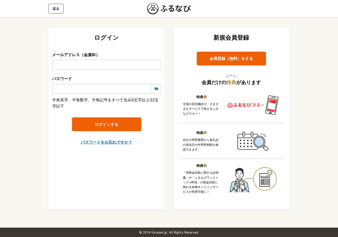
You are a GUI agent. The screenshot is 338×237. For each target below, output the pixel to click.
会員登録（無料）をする (231, 58)
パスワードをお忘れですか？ (106, 142)
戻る (55, 8)
